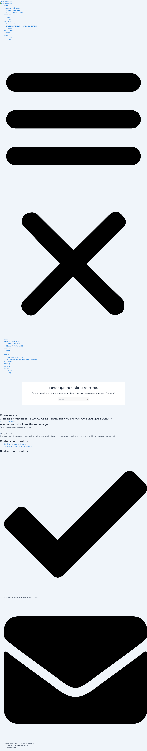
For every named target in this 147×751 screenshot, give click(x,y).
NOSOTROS (8, 28)
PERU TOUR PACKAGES (13, 10)
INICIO (6, 6)
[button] (73, 190)
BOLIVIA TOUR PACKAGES (14, 12)
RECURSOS (7, 21)
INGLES (8, 39)
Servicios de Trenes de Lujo (15, 24)
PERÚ (8, 17)
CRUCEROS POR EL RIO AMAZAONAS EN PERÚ (21, 26)
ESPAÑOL (9, 37)
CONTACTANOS (9, 33)
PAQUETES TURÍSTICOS (12, 8)
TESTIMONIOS (8, 30)
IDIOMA (6, 35)
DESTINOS (7, 15)
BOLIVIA (8, 19)
